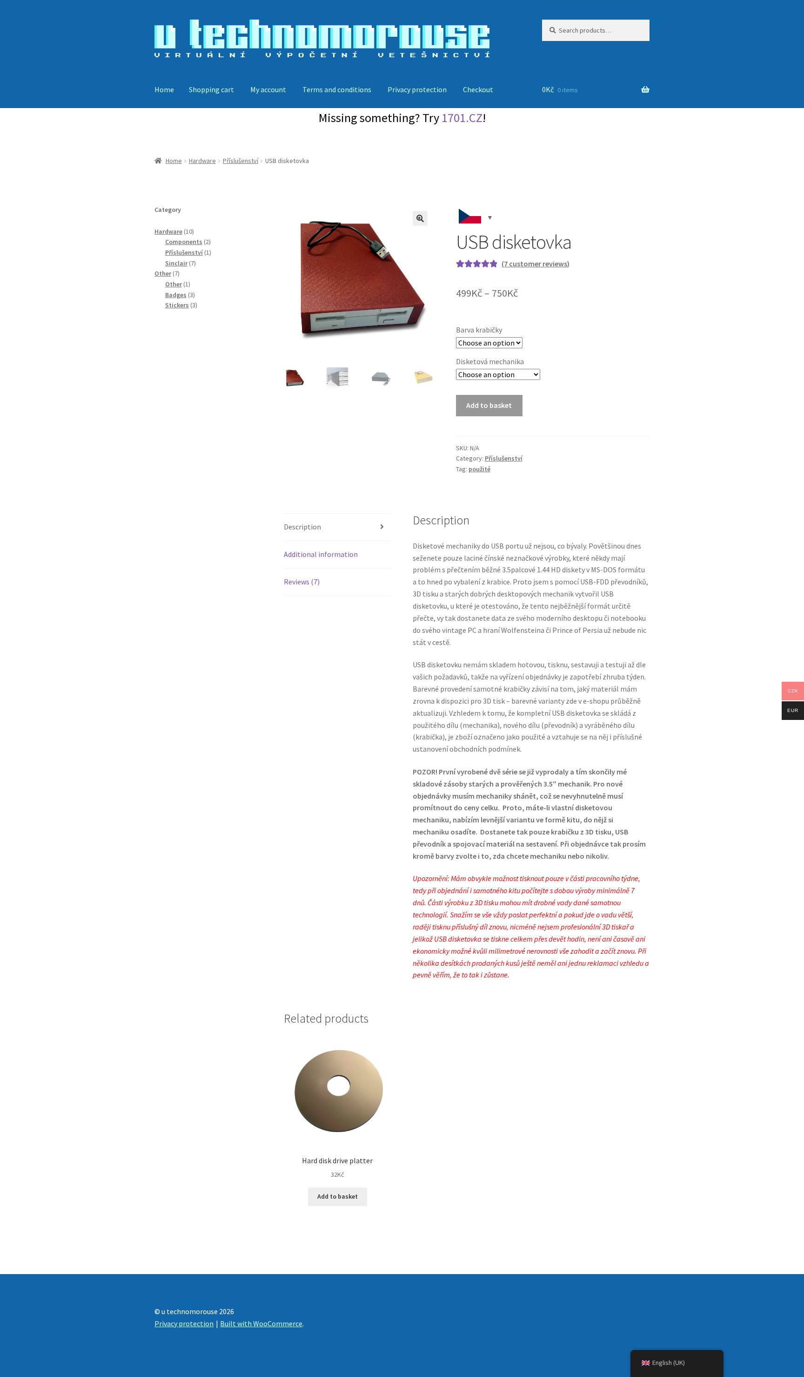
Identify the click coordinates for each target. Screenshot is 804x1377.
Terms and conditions (336, 89)
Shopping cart (211, 89)
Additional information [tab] (321, 554)
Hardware (202, 160)
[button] (420, 218)
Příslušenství (240, 160)
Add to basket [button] (337, 1196)
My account (268, 89)
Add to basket (489, 405)
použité (479, 469)
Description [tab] (302, 526)
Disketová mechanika (490, 361)
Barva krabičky (479, 329)
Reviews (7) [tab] (302, 581)
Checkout (478, 89)
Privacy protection (417, 89)
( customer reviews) (536, 263)
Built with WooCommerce (261, 1323)
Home (164, 89)
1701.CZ (462, 117)
